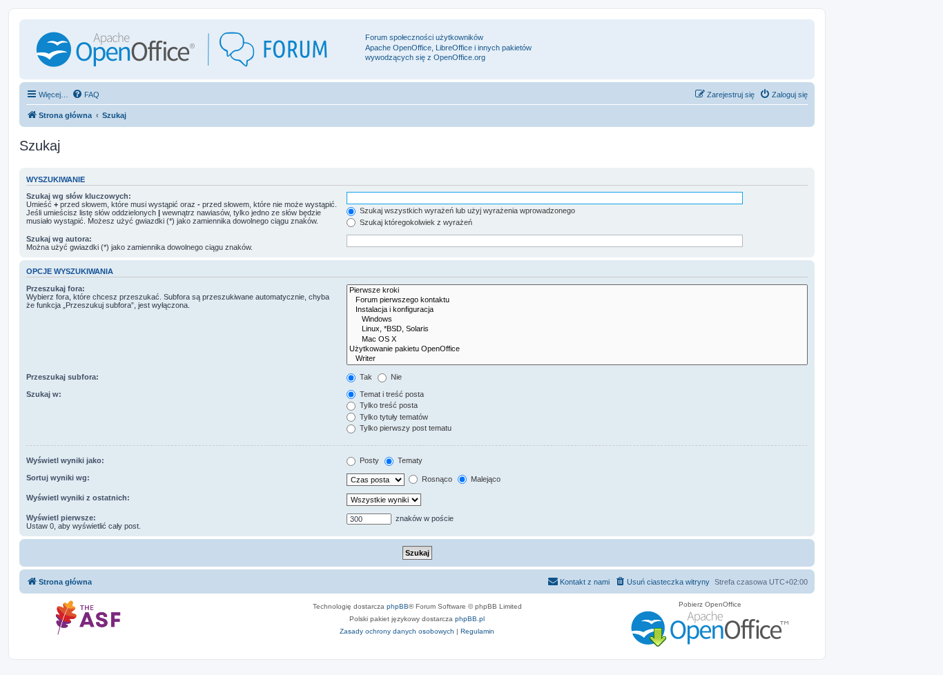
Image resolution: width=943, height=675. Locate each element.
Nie (395, 377)
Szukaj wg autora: (59, 239)
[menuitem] (85, 94)
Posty (368, 460)
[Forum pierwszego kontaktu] (577, 300)
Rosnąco (436, 479)
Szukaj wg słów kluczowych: (78, 196)
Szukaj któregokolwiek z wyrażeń (415, 222)
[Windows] (577, 319)
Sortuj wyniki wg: (58, 477)
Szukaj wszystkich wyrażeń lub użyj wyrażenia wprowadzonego (466, 210)
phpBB (398, 606)
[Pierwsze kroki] (577, 290)
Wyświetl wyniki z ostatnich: (78, 497)
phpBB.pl (470, 619)
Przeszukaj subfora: (62, 377)
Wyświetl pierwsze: (61, 517)
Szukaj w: (43, 394)
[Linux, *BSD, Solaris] (577, 329)
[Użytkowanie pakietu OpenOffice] (577, 349)
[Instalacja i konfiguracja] (577, 310)
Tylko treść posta (388, 405)
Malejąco (484, 479)
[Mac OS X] (577, 339)
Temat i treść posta (391, 394)
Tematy (409, 460)
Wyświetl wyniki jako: (65, 460)
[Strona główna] (194, 49)
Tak (365, 377)
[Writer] (577, 359)
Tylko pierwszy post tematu (404, 428)
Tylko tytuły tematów (393, 417)
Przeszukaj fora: (55, 288)
